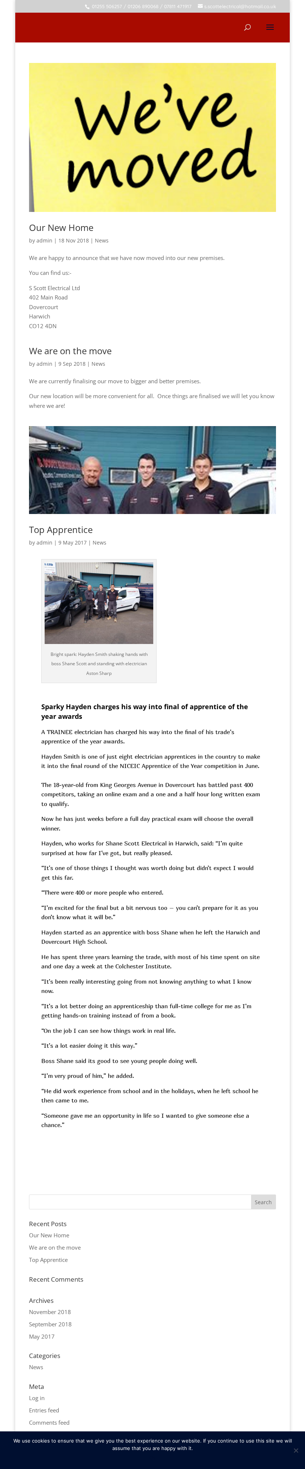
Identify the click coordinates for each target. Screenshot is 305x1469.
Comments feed (49, 1422)
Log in (37, 1398)
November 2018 (50, 1312)
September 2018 (50, 1324)
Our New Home (61, 227)
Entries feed (44, 1410)
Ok (153, 1458)
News (102, 240)
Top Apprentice (61, 529)
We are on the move (70, 351)
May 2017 (42, 1336)
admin (44, 240)
